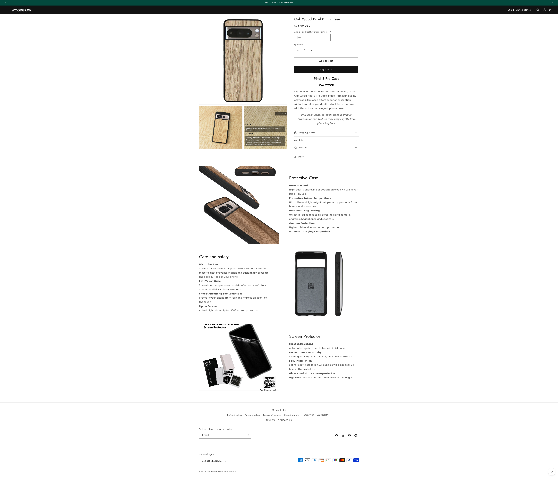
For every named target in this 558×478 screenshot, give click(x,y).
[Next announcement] (552, 3)
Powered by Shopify (227, 471)
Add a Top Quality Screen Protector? (312, 32)
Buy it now (326, 69)
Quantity (298, 44)
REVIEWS (270, 420)
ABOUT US (309, 414)
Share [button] (301, 156)
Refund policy (234, 414)
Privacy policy (252, 414)
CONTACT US (285, 420)
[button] (6, 10)
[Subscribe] (248, 435)
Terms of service (272, 414)
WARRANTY (323, 414)
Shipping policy (292, 414)
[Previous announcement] (5, 3)
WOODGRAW (212, 471)
